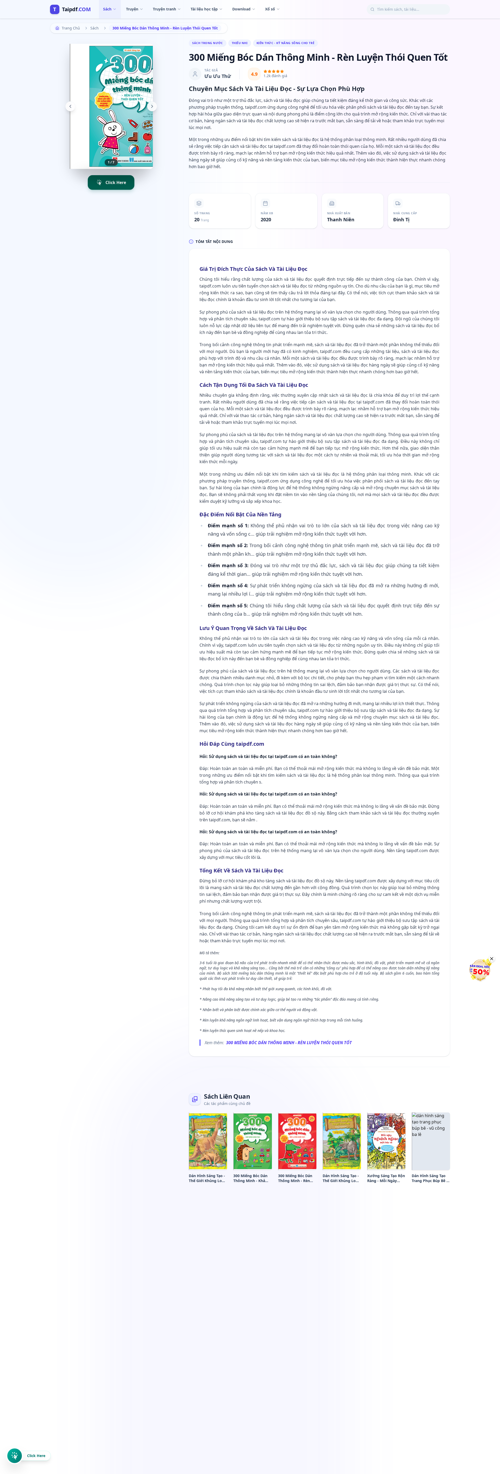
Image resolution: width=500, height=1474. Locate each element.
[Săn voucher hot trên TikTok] (480, 970)
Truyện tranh (164, 9)
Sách (107, 9)
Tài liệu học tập (204, 9)
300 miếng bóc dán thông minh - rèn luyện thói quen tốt (289, 1042)
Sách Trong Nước (207, 43)
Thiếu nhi (240, 43)
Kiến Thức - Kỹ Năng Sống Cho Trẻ (286, 43)
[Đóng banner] (492, 959)
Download (241, 9)
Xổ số (270, 9)
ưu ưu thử (217, 76)
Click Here (36, 1455)
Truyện (132, 9)
